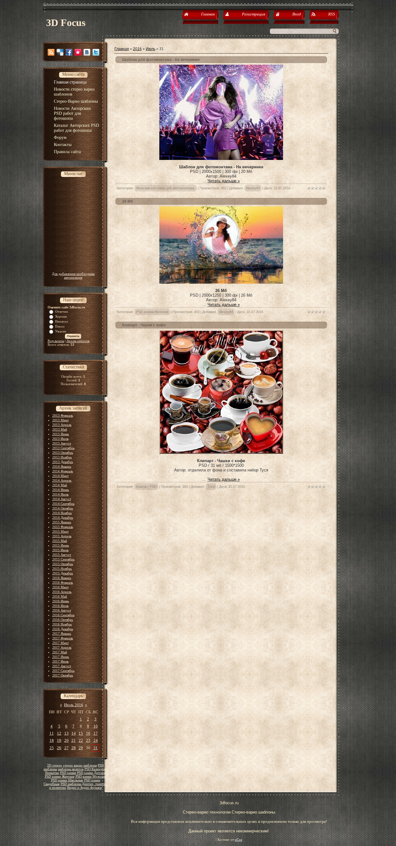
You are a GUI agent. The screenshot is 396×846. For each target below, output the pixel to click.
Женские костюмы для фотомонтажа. (165, 188)
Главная (121, 49)
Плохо (60, 326)
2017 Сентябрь (63, 670)
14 (73, 733)
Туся (211, 486)
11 (52, 733)
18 (52, 740)
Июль (150, 49)
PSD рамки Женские (60, 776)
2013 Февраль (62, 415)
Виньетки (52, 773)
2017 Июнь (60, 657)
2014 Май (59, 485)
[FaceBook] (69, 52)
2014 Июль (60, 494)
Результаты (56, 341)
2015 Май (59, 541)
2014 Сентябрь (63, 503)
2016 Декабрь (62, 629)
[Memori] (78, 52)
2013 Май (59, 429)
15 (81, 733)
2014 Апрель (61, 480)
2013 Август (61, 443)
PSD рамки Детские (91, 773)
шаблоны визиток (71, 769)
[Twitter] (96, 52)
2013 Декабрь (62, 462)
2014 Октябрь (62, 508)
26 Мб (127, 201)
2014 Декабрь (62, 517)
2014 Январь (61, 466)
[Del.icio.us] (60, 52)
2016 (137, 49)
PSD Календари (95, 769)
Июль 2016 (73, 704)
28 (73, 747)
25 (52, 747)
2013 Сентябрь (63, 448)
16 (88, 733)
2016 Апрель (61, 592)
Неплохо (61, 321)
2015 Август (61, 554)
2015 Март (60, 531)
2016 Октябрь (62, 619)
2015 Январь (61, 522)
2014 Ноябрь (62, 513)
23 (88, 740)
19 (59, 740)
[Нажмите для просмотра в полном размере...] (221, 158)
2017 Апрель (61, 647)
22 (81, 740)
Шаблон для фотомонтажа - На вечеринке (161, 60)
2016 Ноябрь (62, 624)
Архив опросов (78, 341)
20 (66, 740)
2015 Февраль (62, 527)
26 (59, 747)
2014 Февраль (62, 471)
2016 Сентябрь (63, 615)
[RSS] (51, 52)
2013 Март (60, 420)
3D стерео (54, 765)
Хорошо (61, 316)
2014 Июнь (60, 490)
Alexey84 (253, 188)
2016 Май (59, 596)
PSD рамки (68, 773)
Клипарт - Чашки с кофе (144, 325)
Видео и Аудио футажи (84, 787)
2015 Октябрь (62, 564)
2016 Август (61, 610)
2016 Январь (61, 578)
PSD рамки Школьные (67, 780)
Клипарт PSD (146, 486)
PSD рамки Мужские (90, 776)
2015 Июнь (60, 545)
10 (95, 726)
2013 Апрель (61, 425)
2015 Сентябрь (63, 559)
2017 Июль (60, 661)
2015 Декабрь (62, 573)
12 (59, 733)
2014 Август (61, 499)
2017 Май (59, 652)
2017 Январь (61, 633)
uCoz (238, 839)
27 (66, 747)
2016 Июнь (60, 601)
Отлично (61, 311)
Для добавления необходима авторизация (73, 275)
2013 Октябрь (62, 452)
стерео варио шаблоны (80, 765)
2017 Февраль (62, 638)
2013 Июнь (60, 434)
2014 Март (60, 476)
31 (95, 747)
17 (95, 733)
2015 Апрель (61, 536)
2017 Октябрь (62, 675)
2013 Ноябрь (62, 457)
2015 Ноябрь (62, 568)
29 (81, 747)
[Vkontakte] (87, 52)
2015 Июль (60, 550)
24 (95, 740)
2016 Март (60, 587)
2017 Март (60, 643)
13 (66, 733)
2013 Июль (60, 438)
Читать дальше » (224, 180)
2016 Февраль (62, 582)
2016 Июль (60, 606)
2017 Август (61, 666)
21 (73, 740)
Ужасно (61, 331)
